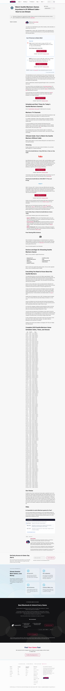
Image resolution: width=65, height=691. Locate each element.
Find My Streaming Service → (32, 654)
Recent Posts (30, 536)
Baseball (11, 671)
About (42, 1)
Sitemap (35, 684)
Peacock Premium (30, 221)
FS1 (40, 127)
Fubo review (49, 176)
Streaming (25, 1)
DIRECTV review (46, 201)
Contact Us (35, 671)
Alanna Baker (35, 22)
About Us (35, 668)
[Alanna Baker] (28, 542)
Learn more (32, 17)
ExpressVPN (36, 70)
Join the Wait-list (50, 557)
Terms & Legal (36, 681)
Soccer (11, 676)
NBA (18, 671)
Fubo (26, 90)
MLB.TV (51, 92)
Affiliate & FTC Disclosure (36, 675)
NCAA (18, 674)
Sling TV (33, 206)
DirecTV (27, 672)
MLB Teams (46, 6)
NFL (18, 668)
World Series (41, 242)
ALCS (52, 292)
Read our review (46, 53)
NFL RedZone (39, 166)
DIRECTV (46, 88)
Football (11, 668)
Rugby (11, 674)
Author (27, 536)
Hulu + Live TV (48, 205)
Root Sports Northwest (48, 86)
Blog (37, 1)
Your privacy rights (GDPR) (36, 679)
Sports (19, 1)
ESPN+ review (38, 229)
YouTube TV (45, 206)
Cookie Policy (36, 682)
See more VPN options (32, 634)
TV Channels (32, 1)
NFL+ (26, 675)
